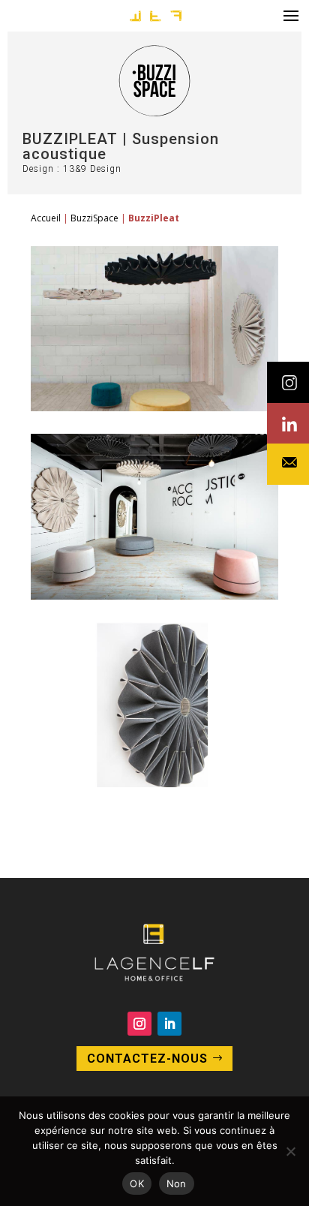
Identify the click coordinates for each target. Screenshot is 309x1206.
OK (137, 1183)
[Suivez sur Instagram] (140, 1024)
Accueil (46, 218)
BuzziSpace (94, 218)
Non (176, 1183)
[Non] (290, 1151)
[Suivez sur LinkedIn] (170, 1024)
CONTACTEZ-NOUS (147, 1058)
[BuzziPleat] (154, 407)
